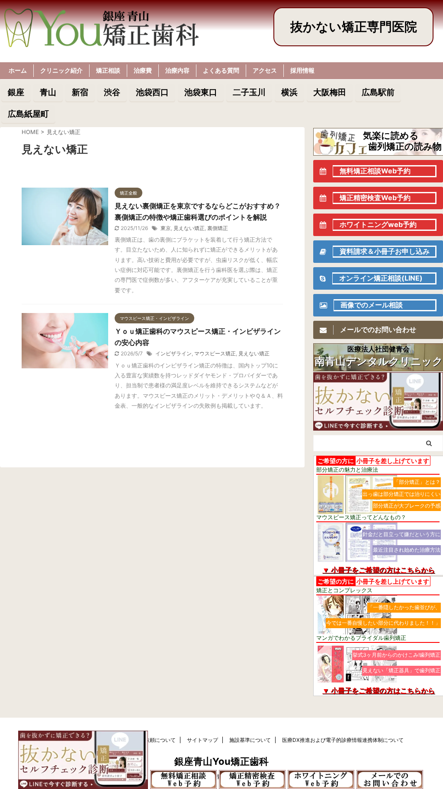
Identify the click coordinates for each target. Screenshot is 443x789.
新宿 (80, 92)
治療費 (143, 70)
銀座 (16, 92)
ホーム (18, 70)
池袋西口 (152, 92)
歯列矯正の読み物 (405, 146)
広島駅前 (378, 92)
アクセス (265, 70)
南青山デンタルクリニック (379, 361)
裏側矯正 (217, 228)
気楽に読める (391, 136)
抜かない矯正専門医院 (353, 26)
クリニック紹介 (61, 70)
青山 (48, 92)
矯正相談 (108, 70)
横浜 (289, 92)
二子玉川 (249, 92)
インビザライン (173, 353)
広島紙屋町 (28, 114)
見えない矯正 (189, 228)
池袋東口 (200, 92)
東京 (166, 228)
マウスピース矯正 (215, 353)
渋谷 (112, 92)
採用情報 (302, 70)
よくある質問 (221, 70)
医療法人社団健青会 (378, 349)
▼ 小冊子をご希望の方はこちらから (378, 570)
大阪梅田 (329, 92)
